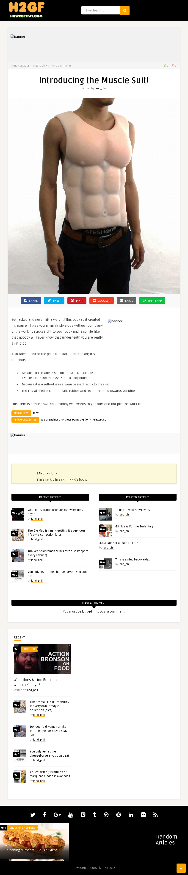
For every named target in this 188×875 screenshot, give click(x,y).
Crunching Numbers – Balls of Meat (31, 850)
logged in (89, 611)
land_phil (100, 88)
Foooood (29, 649)
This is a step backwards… (132, 559)
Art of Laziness (50, 419)
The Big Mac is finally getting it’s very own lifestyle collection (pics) (49, 706)
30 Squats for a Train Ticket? (118, 543)
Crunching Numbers (22, 827)
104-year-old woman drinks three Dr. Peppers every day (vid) (48, 731)
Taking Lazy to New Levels (132, 510)
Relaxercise (99, 419)
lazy (36, 413)
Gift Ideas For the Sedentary (134, 526)
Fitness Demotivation (75, 419)
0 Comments (63, 65)
